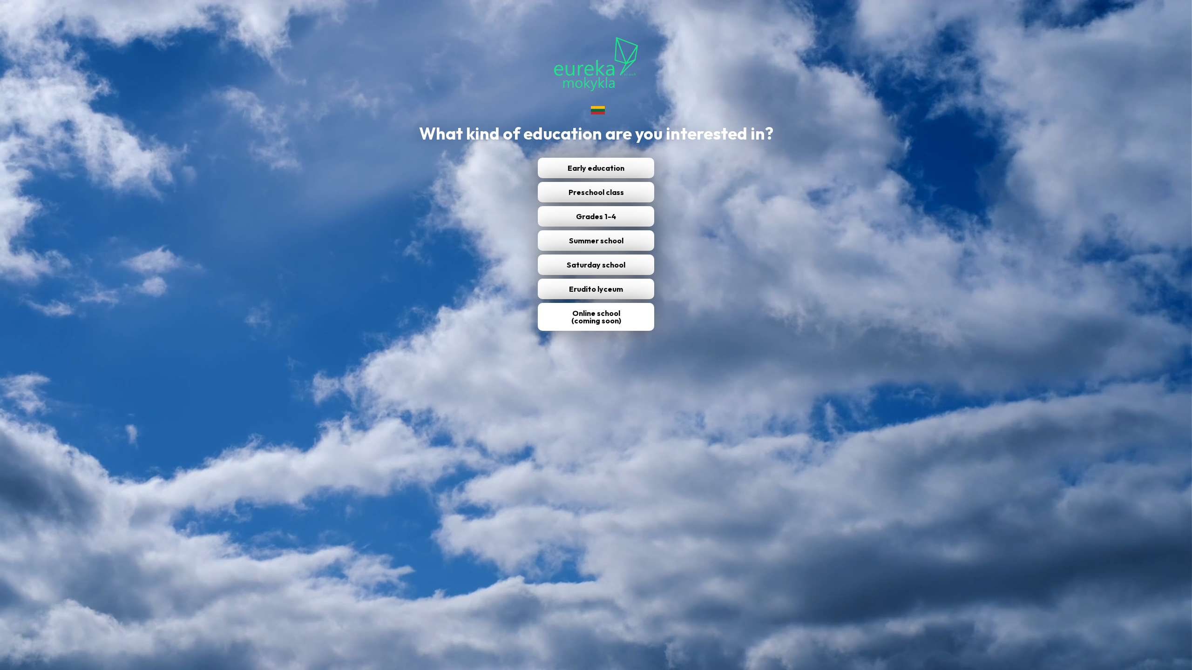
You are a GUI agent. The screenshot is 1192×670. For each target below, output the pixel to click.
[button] (596, 317)
